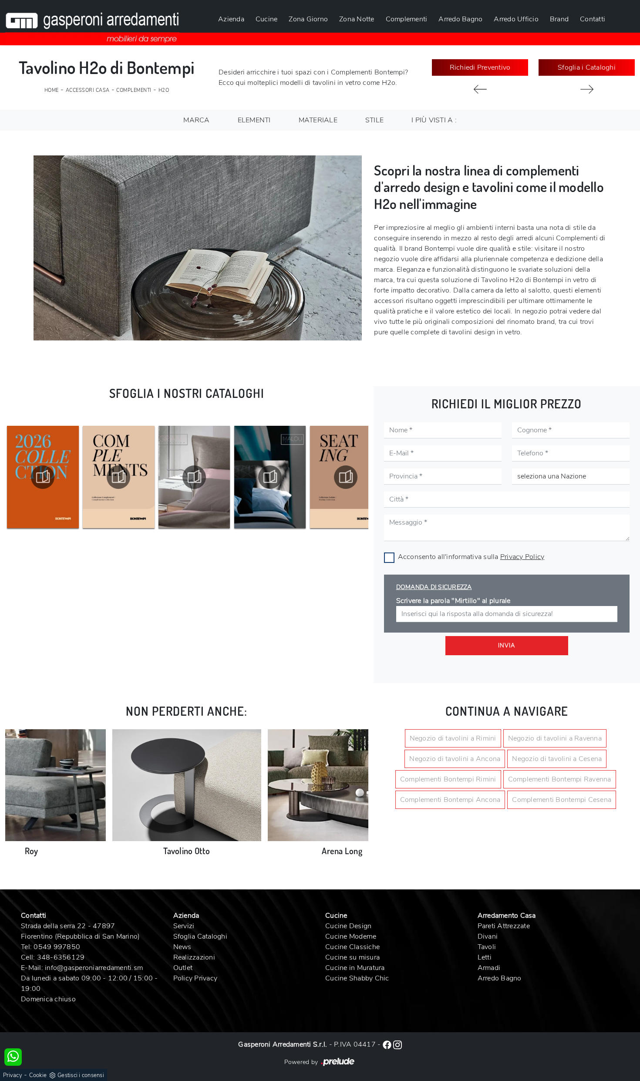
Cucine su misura (352, 957)
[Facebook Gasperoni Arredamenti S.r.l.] (388, 1044)
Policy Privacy (195, 978)
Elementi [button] (254, 120)
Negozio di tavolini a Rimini (453, 738)
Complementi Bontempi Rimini (448, 779)
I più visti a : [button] (434, 120)
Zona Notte (356, 19)
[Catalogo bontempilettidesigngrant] (118, 477)
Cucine (267, 19)
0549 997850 (57, 947)
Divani (488, 936)
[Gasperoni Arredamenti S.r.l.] (92, 22)
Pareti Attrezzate (504, 926)
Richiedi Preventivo (480, 67)
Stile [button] (374, 120)
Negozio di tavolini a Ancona (454, 759)
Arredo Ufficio (516, 19)
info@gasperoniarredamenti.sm (94, 968)
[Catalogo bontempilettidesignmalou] (194, 477)
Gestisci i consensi (80, 1075)
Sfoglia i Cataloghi (587, 67)
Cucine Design (348, 926)
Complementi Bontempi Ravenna (559, 779)
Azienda (231, 19)
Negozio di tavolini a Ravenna (555, 738)
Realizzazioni (194, 957)
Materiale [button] (318, 120)
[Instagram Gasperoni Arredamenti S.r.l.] (397, 1044)
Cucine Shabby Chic (357, 978)
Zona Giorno (308, 19)
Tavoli (487, 947)
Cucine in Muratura (355, 968)
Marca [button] (196, 120)
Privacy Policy (522, 557)
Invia (506, 646)
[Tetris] (480, 89)
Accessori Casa (88, 90)
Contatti (592, 19)
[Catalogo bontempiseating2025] (270, 477)
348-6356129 (61, 957)
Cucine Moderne (351, 936)
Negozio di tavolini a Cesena (557, 759)
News (182, 947)
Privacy (12, 1075)
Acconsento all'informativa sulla (471, 557)
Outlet (183, 968)
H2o (163, 90)
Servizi (184, 926)
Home (51, 90)
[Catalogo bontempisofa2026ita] (346, 477)
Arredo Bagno (460, 19)
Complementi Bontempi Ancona (450, 800)
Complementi (407, 19)
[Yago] (587, 89)
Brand (559, 19)
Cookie (38, 1075)
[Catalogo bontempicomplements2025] (43, 477)
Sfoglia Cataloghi (200, 936)
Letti (485, 957)
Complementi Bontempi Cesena (561, 800)
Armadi (489, 968)
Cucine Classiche (352, 947)
